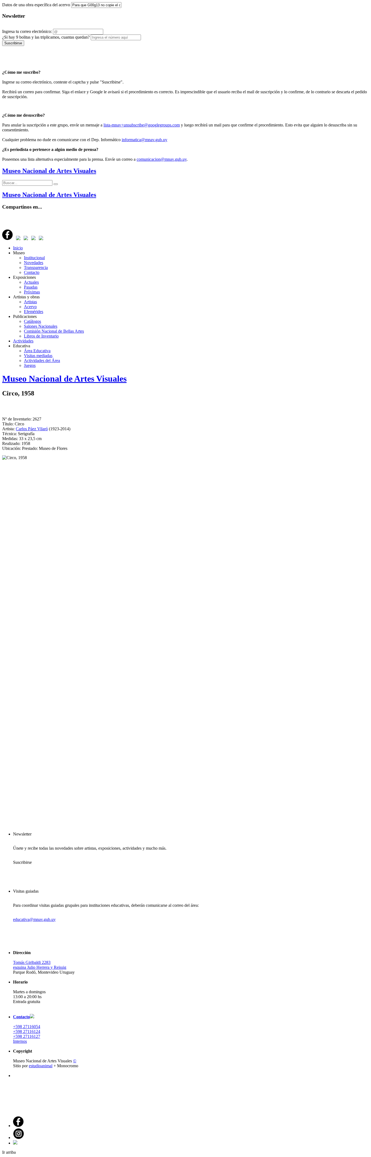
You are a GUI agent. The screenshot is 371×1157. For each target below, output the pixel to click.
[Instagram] (18, 1137)
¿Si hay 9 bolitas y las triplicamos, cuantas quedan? (46, 37)
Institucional (34, 257)
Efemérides (33, 311)
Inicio (18, 248)
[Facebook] (7, 238)
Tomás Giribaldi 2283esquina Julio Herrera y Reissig (39, 965)
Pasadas (30, 287)
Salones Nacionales (40, 326)
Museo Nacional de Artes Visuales (49, 170)
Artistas (30, 301)
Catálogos (32, 321)
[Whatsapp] (33, 238)
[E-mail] (41, 238)
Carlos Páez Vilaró (32, 428)
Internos (20, 1041)
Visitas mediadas (38, 355)
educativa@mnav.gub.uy (34, 919)
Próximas (32, 292)
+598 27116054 (26, 1026)
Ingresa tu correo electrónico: (27, 31)
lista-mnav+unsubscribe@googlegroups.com (141, 125)
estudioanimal (40, 1065)
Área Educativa (37, 350)
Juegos (30, 365)
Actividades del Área (42, 360)
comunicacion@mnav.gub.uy (162, 159)
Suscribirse (13, 43)
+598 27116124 (26, 1031)
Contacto (31, 272)
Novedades (33, 262)
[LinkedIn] (26, 238)
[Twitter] (18, 238)
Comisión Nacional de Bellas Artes (54, 331)
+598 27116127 (26, 1036)
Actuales (31, 282)
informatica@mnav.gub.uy (144, 139)
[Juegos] (15, 1143)
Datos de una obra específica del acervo (36, 4)
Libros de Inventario (41, 336)
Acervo (30, 306)
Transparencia (36, 267)
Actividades (23, 341)
